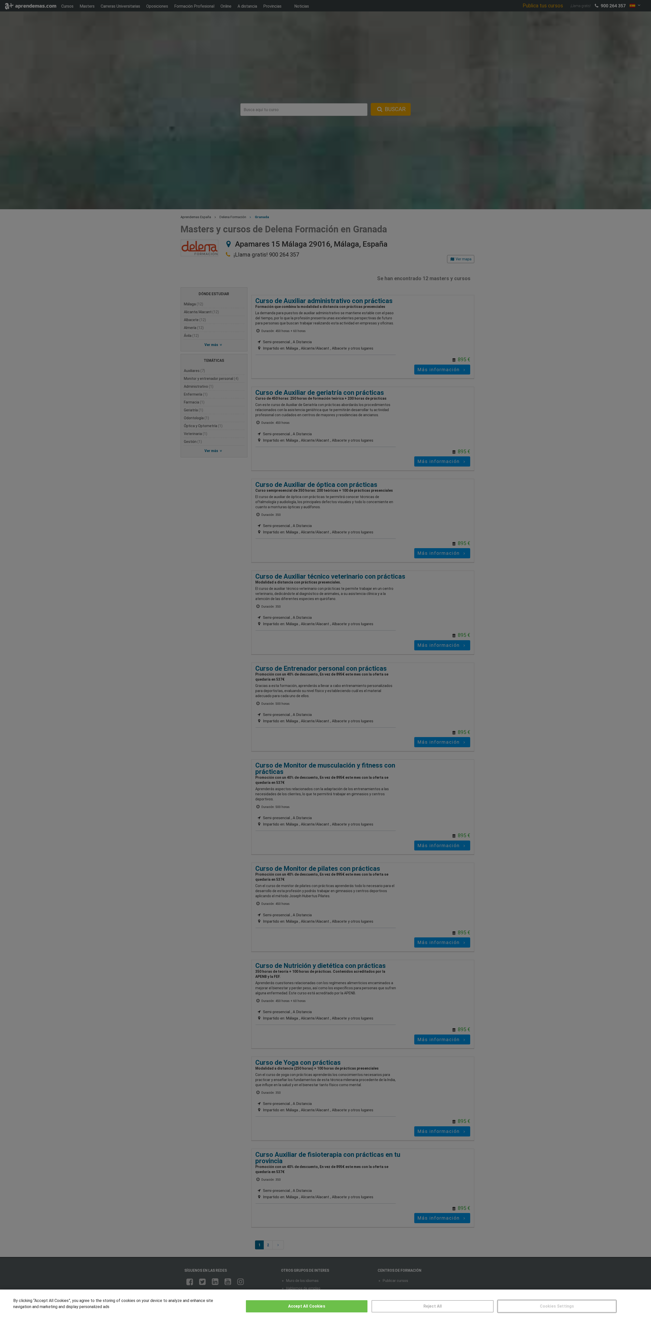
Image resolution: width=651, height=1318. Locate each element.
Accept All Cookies (306, 1306)
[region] (325, 1304)
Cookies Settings (557, 1306)
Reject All (432, 1306)
